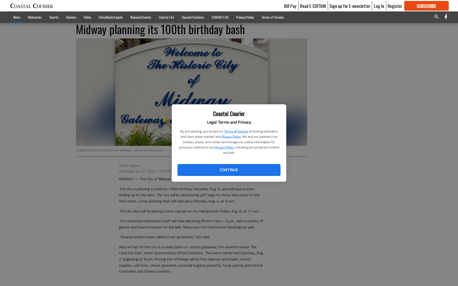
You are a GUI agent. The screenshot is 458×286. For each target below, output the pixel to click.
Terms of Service (236, 131)
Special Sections (193, 17)
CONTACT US (220, 17)
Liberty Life (166, 17)
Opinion (71, 17)
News (16, 17)
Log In (379, 6)
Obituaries (35, 17)
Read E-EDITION (313, 6)
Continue (229, 170)
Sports (53, 17)
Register (395, 6)
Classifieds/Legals (111, 17)
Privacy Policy (231, 136)
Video (87, 17)
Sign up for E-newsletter (349, 6)
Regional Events (140, 17)
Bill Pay (290, 6)
